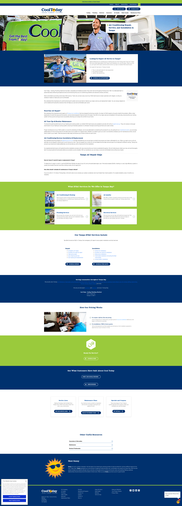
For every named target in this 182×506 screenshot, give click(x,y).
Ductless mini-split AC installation (103, 252)
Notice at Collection (116, 489)
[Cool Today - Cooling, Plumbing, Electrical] (52, 10)
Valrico (105, 282)
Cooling (88, 12)
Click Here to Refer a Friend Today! (91, 1)
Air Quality (116, 12)
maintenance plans (124, 130)
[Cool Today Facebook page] (131, 490)
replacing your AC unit (67, 140)
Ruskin (86, 282)
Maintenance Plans (135, 12)
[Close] (26, 481)
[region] (14, 492)
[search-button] (139, 4)
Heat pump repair (72, 254)
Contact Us (80, 493)
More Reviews (92, 384)
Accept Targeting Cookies (14, 496)
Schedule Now (134, 9)
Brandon (76, 282)
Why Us (80, 498)
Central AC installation (100, 250)
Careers (111, 4)
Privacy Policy (115, 493)
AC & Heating (64, 489)
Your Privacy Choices (117, 491)
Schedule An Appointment (101, 78)
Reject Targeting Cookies (14, 500)
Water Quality (125, 12)
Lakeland (109, 282)
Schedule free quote (102, 264)
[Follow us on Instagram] (139, 490)
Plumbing (94, 12)
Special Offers (124, 4)
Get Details (117, 411)
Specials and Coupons (83, 491)
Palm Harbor (91, 282)
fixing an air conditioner (73, 113)
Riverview (81, 282)
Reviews (80, 489)
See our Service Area (61, 411)
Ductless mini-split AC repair (75, 252)
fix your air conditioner (122, 319)
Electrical (101, 12)
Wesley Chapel (92, 283)
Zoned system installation (101, 259)
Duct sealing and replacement (75, 257)
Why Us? (117, 4)
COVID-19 (80, 496)
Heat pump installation (100, 254)
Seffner (129, 282)
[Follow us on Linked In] (136, 490)
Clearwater (67, 282)
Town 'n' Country (99, 282)
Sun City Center (123, 282)
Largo (72, 282)
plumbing (87, 288)
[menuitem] (111, 4)
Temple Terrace (84, 283)
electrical (94, 288)
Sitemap (97, 493)
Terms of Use (98, 494)
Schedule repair (74, 264)
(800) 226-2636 (120, 9)
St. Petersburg (61, 282)
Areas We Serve (133, 4)
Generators (109, 12)
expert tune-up (116, 124)
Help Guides (98, 491)
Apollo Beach (115, 282)
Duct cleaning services (73, 256)
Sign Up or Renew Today (89, 412)
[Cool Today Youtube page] (133, 490)
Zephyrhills (134, 282)
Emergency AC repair (73, 250)
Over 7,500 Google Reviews (90, 376)
